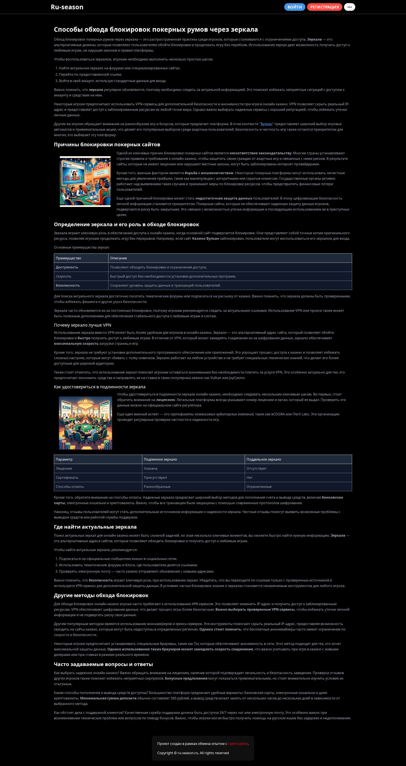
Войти (295, 7)
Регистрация (324, 7)
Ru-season (67, 7)
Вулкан (266, 124)
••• (349, 7)
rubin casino (238, 743)
